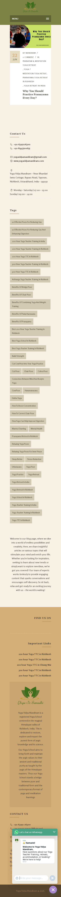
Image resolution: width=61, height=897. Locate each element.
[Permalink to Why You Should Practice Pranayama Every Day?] (30, 47)
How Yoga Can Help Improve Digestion (28, 421)
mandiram (31, 53)
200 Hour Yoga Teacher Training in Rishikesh (30, 249)
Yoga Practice (17, 474)
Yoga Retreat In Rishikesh (22, 489)
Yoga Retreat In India (35, 86)
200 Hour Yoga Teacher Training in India (28, 241)
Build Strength (18, 356)
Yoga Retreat (33, 474)
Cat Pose (15, 371)
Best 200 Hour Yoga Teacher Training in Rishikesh (28, 331)
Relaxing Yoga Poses (20, 444)
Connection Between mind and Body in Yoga (28, 381)
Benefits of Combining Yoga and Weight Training (29, 304)
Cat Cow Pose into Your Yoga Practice (27, 363)
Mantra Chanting (19, 428)
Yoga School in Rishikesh (22, 497)
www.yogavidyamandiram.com (29, 160)
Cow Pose (16, 390)
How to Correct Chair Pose (23, 413)
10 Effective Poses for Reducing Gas (27, 222)
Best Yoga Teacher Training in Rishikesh (28, 348)
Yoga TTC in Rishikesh (21, 520)
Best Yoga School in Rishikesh (24, 340)
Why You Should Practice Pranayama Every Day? (35, 94)
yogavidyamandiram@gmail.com (30, 156)
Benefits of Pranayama (21, 321)
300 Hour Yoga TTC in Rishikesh (25, 271)
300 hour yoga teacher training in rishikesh (30, 264)
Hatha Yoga (17, 398)
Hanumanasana (31, 390)
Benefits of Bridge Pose (22, 287)
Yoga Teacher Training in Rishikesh (26, 512)
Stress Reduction (34, 459)
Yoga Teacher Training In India (24, 505)
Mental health (36, 428)
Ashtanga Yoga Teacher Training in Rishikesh (30, 279)
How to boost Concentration (24, 405)
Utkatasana (16, 467)
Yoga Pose (30, 467)
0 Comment (28, 57)
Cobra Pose (43, 371)
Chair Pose (28, 371)
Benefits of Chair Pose (21, 294)
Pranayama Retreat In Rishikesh (25, 436)
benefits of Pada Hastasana (23, 314)
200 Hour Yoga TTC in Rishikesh (25, 256)
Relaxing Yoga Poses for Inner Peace (27, 451)
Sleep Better (17, 459)
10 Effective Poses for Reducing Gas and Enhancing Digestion (29, 231)
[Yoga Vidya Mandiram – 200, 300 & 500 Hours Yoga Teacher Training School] (31, 7)
